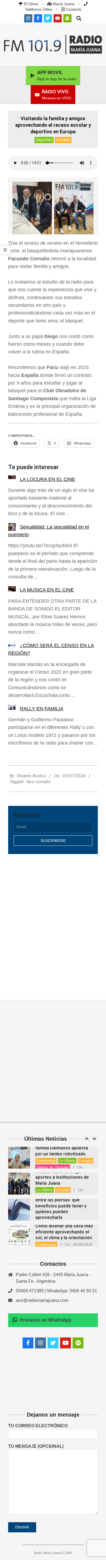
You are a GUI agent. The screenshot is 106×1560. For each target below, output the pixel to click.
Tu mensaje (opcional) (36, 1446)
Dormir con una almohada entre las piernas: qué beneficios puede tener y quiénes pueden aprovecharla (61, 1206)
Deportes (44, 139)
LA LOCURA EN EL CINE (47, 479)
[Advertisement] (53, 921)
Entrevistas (45, 1160)
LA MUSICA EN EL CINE (47, 590)
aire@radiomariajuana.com (42, 1300)
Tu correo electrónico (38, 1425)
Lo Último (67, 1160)
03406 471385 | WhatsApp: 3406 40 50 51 (56, 1290)
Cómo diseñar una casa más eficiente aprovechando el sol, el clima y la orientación (64, 1231)
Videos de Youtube (52, 1167)
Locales (63, 139)
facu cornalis (38, 781)
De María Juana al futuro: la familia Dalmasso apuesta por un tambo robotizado (63, 1148)
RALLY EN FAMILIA (41, 708)
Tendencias (46, 1244)
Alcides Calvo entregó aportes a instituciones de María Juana (62, 1177)
